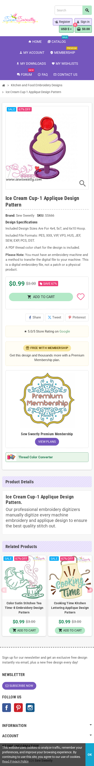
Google (64, 331)
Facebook (6, 707)
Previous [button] (4, 590)
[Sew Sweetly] (20, 18)
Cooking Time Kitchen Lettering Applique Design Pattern (70, 607)
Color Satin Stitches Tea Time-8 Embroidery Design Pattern (24, 607)
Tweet (54, 317)
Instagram (30, 707)
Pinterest (77, 317)
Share (34, 317)
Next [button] (90, 590)
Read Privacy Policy (15, 761)
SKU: (40, 216)
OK (90, 754)
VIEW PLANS (47, 441)
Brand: (10, 216)
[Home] (3, 85)
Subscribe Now (21, 685)
